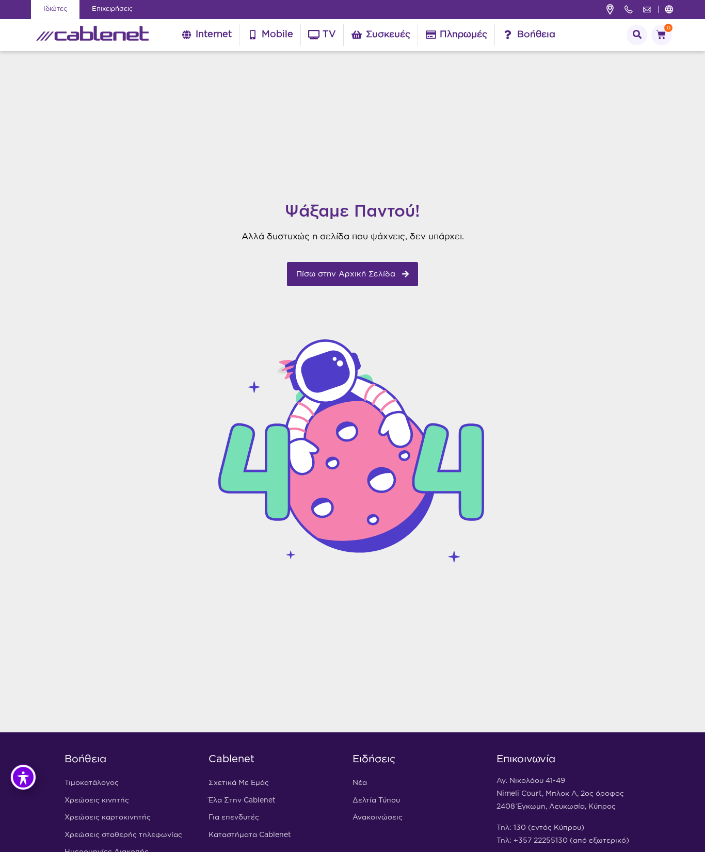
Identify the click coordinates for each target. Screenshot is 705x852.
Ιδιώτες (55, 9)
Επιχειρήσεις (112, 9)
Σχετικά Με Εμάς (239, 783)
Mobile (277, 34)
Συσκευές (388, 34)
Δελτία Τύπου (376, 800)
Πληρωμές (463, 34)
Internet (214, 34)
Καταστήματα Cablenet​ (250, 835)
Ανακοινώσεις (377, 817)
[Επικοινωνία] (647, 9)
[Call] (628, 9)
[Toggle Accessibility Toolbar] (23, 777)
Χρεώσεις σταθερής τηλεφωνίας (123, 835)
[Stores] (610, 9)
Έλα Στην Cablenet (242, 800)
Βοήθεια (536, 34)
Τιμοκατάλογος (92, 783)
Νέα (359, 783)
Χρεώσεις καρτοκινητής (108, 817)
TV (329, 34)
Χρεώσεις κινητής (97, 800)
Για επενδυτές (234, 817)
